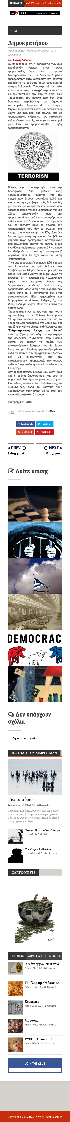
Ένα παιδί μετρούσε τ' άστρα (42, 830)
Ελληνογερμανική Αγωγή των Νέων (35, 330)
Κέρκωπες (32, 1001)
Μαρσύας (31, 1020)
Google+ (26, 432)
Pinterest (46, 432)
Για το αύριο (20, 799)
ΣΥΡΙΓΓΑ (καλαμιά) (39, 1039)
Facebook (27, 423)
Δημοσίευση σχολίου (25, 738)
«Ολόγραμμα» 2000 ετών (26, 3)
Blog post (16, 453)
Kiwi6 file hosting (24, 411)
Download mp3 (38, 411)
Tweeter (46, 423)
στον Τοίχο (35, 1117)
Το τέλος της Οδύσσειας (42, 983)
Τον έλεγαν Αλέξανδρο (38, 849)
